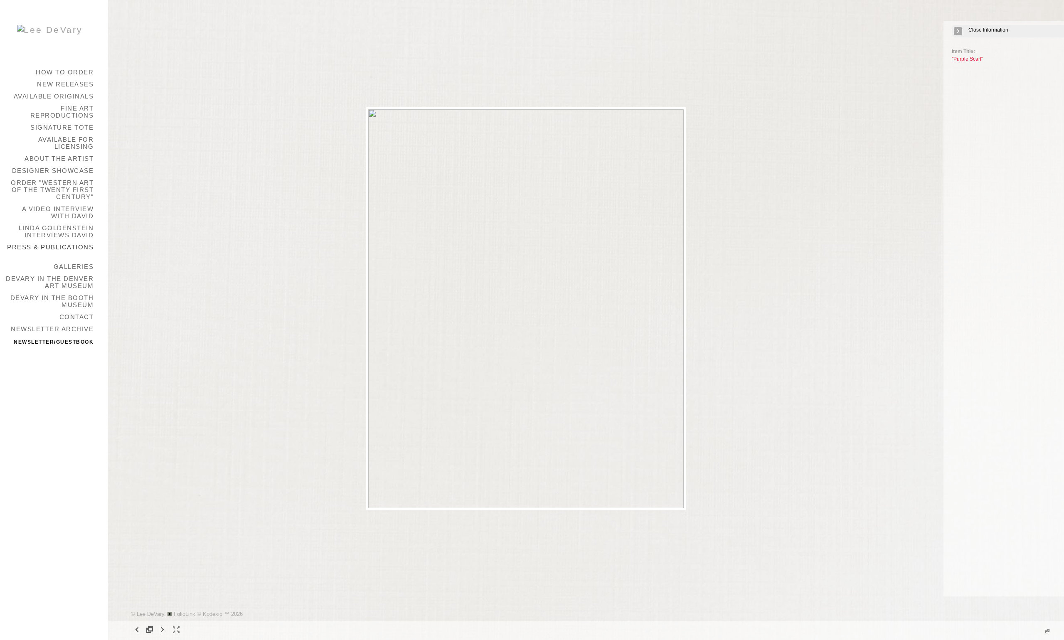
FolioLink (184, 614)
